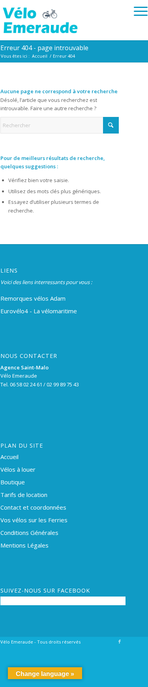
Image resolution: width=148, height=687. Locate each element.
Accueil (9, 457)
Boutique (12, 482)
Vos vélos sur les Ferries (33, 520)
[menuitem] (137, 11)
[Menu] (137, 11)
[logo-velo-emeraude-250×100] (59, 20)
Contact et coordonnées (33, 507)
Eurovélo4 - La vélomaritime (38, 311)
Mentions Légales (24, 545)
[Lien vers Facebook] (120, 641)
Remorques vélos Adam (33, 298)
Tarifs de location (23, 495)
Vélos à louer (18, 469)
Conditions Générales (29, 532)
